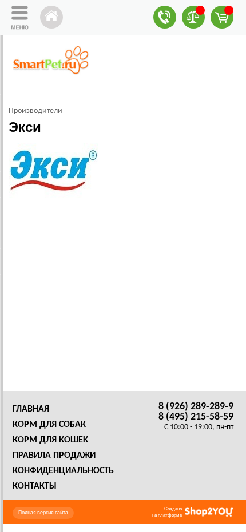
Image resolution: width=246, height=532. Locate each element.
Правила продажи (54, 455)
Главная (31, 409)
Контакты (35, 486)
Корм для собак (49, 424)
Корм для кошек (50, 440)
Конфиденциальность (63, 470)
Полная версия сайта (43, 513)
